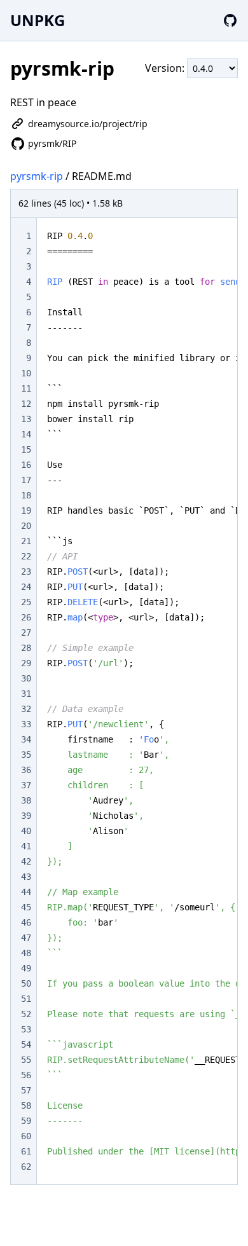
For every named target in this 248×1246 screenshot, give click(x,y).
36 (26, 770)
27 (26, 632)
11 (26, 388)
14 (26, 434)
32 (26, 709)
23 (26, 571)
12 (26, 404)
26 (26, 617)
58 (26, 1105)
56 (26, 1075)
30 (26, 678)
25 (26, 602)
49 (26, 968)
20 (26, 526)
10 (26, 373)
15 (26, 449)
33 (26, 724)
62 (26, 1166)
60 (26, 1136)
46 (26, 922)
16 (26, 465)
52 (26, 1014)
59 (26, 1121)
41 (26, 846)
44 (26, 892)
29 (26, 663)
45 (26, 907)
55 (26, 1060)
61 (26, 1151)
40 (26, 831)
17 (26, 480)
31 (26, 693)
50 (26, 983)
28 (26, 648)
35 (26, 755)
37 (26, 785)
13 (26, 419)
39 (26, 816)
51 (26, 999)
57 (26, 1090)
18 (26, 495)
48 (26, 953)
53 (26, 1029)
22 (26, 556)
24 (26, 587)
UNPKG (37, 20)
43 (26, 877)
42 (26, 861)
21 (26, 541)
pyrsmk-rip (36, 176)
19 (26, 510)
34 (26, 739)
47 (26, 938)
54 (26, 1044)
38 (26, 800)
